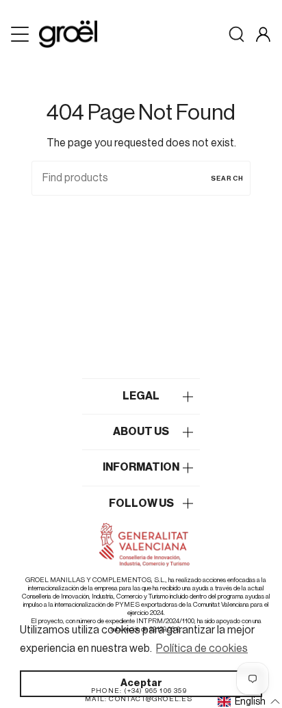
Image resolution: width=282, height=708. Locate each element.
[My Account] (263, 34)
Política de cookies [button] (202, 648)
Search (227, 178)
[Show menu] (21, 34)
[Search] (236, 34)
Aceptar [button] (141, 683)
